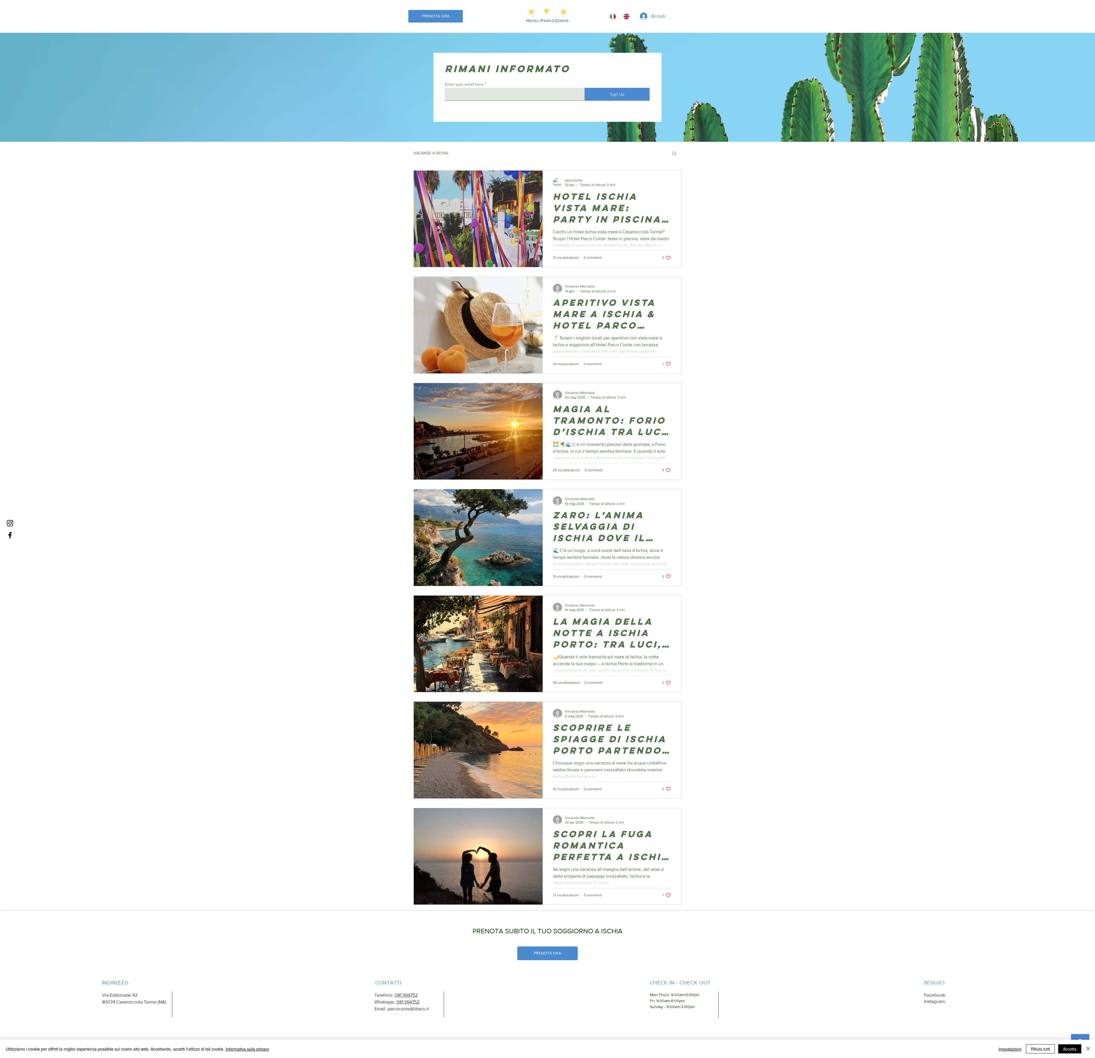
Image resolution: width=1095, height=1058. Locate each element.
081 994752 (406, 995)
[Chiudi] (1088, 1048)
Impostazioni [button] (1010, 1049)
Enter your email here (464, 84)
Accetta (1069, 1049)
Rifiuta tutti (1040, 1049)
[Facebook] (10, 535)
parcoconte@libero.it (408, 1008)
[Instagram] (10, 523)
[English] (626, 16)
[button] (681, 16)
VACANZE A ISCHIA (430, 153)
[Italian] (612, 16)
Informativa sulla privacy (247, 1049)
